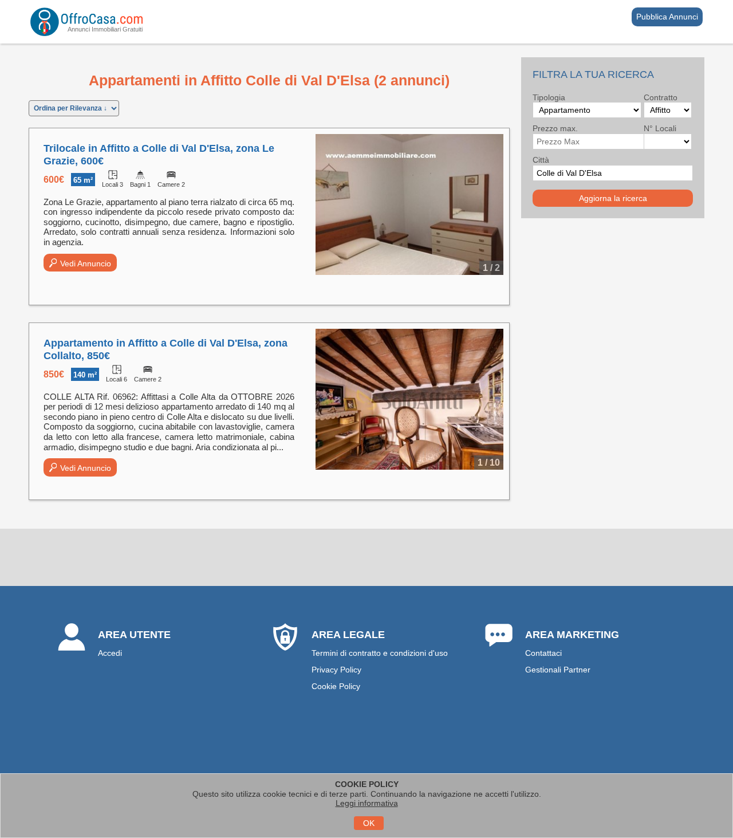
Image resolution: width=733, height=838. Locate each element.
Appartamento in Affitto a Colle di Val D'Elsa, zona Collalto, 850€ (165, 349)
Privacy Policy (336, 669)
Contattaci (543, 653)
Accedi (110, 653)
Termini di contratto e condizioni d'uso (380, 653)
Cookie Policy (336, 686)
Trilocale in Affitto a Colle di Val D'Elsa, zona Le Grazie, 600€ (159, 155)
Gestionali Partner (557, 669)
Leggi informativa (367, 803)
